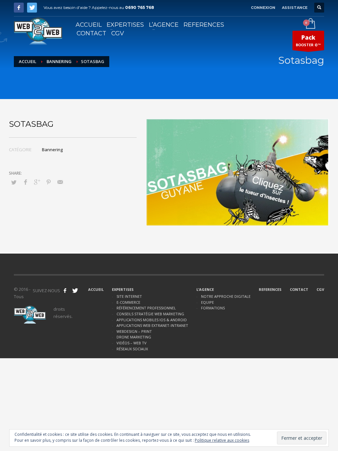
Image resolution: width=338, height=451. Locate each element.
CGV (320, 289)
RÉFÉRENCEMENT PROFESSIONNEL (146, 307)
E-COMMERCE (128, 302)
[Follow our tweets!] (75, 290)
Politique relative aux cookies (222, 440)
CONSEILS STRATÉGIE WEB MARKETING (150, 313)
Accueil (27, 61)
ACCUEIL (96, 289)
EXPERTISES (123, 289)
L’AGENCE (205, 289)
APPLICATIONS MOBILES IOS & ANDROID (152, 319)
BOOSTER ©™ (308, 40)
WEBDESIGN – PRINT (134, 331)
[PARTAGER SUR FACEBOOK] (25, 182)
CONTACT (299, 289)
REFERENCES (270, 289)
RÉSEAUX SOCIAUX (132, 348)
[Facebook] (19, 8)
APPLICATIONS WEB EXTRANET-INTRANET (152, 325)
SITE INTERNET (129, 296)
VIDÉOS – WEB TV (132, 342)
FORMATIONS (213, 307)
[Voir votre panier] (310, 24)
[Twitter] (32, 8)
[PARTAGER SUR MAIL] (60, 182)
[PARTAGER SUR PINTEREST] (48, 182)
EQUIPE (207, 302)
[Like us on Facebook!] (65, 290)
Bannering (59, 61)
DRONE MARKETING (134, 336)
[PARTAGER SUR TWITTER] (14, 182)
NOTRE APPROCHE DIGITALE (226, 296)
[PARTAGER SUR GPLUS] (37, 182)
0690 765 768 (139, 7)
